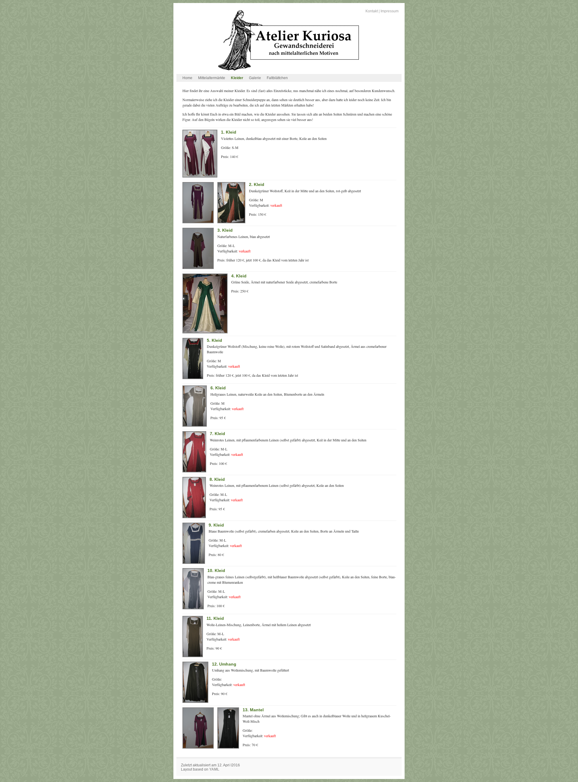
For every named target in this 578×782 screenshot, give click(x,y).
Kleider (237, 78)
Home (187, 78)
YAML (214, 769)
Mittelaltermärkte (211, 78)
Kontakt (371, 11)
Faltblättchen (277, 78)
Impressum (390, 11)
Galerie (255, 78)
